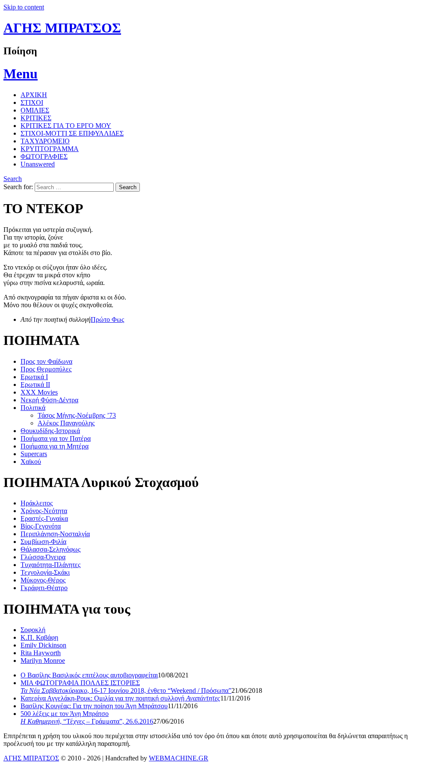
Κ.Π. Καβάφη (39, 637)
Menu (20, 73)
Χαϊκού (31, 461)
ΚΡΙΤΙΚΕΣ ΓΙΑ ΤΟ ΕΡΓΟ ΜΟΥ (66, 125)
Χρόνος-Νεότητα (44, 510)
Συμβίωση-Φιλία (43, 541)
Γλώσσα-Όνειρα (43, 557)
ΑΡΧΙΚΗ (34, 94)
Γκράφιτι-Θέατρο (44, 587)
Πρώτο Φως (107, 319)
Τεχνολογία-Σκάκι (45, 572)
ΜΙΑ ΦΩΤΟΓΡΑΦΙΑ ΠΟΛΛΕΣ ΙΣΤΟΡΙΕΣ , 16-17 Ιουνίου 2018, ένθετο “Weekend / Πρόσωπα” (126, 686)
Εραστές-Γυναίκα (44, 518)
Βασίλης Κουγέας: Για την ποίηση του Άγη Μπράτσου (94, 706)
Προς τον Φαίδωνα (46, 361)
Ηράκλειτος (37, 503)
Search (12, 178)
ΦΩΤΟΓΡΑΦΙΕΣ (44, 156)
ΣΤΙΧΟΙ (32, 102)
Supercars (34, 453)
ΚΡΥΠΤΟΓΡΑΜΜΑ (50, 148)
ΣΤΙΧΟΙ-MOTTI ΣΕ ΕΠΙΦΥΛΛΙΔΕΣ (72, 133)
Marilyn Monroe (43, 660)
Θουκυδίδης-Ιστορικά (50, 430)
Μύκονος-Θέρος (43, 580)
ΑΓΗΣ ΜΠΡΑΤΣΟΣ (62, 28)
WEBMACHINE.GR (178, 758)
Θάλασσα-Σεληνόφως (50, 549)
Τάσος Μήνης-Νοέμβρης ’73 (77, 415)
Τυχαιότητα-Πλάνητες (50, 564)
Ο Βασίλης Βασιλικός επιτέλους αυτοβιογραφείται (89, 675)
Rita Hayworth (41, 652)
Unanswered (38, 164)
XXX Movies (39, 392)
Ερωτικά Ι (34, 376)
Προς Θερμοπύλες (46, 369)
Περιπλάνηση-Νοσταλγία (55, 533)
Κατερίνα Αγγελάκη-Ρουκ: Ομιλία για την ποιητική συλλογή (120, 698)
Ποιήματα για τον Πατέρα (56, 438)
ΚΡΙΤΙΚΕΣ (36, 118)
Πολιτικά (33, 407)
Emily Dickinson (43, 645)
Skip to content (23, 7)
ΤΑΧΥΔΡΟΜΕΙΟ (45, 141)
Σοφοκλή (33, 629)
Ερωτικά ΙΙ (35, 384)
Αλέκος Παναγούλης (66, 423)
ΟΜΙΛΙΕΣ (35, 110)
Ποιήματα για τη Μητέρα (55, 446)
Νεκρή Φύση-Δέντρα (49, 400)
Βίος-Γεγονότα (41, 526)
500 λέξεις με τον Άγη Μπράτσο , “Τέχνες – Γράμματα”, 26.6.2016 (87, 717)
